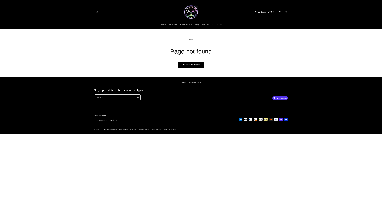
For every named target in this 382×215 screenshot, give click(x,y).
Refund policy (156, 129)
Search (183, 82)
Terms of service (170, 129)
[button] (97, 12)
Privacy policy (144, 129)
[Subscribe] (137, 97)
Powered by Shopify (129, 129)
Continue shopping (191, 65)
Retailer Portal (195, 82)
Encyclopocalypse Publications (111, 129)
